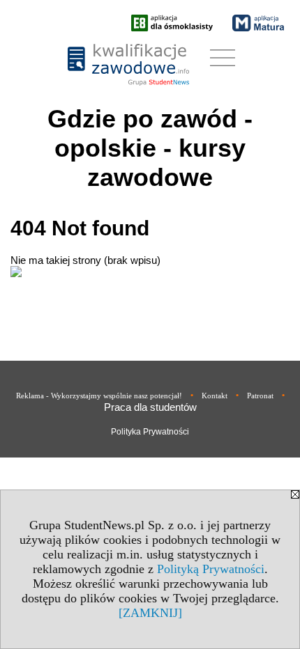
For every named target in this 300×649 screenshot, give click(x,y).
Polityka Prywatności (150, 432)
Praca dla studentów (150, 407)
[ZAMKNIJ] (150, 613)
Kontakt (214, 395)
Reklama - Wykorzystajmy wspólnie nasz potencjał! (99, 395)
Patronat (260, 395)
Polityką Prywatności (210, 569)
